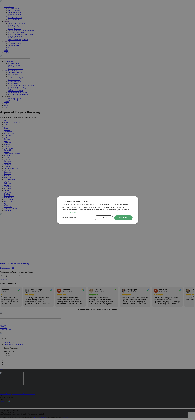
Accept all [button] (123, 218)
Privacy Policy (74, 212)
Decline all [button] (103, 218)
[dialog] (97, 210)
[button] (69, 218)
